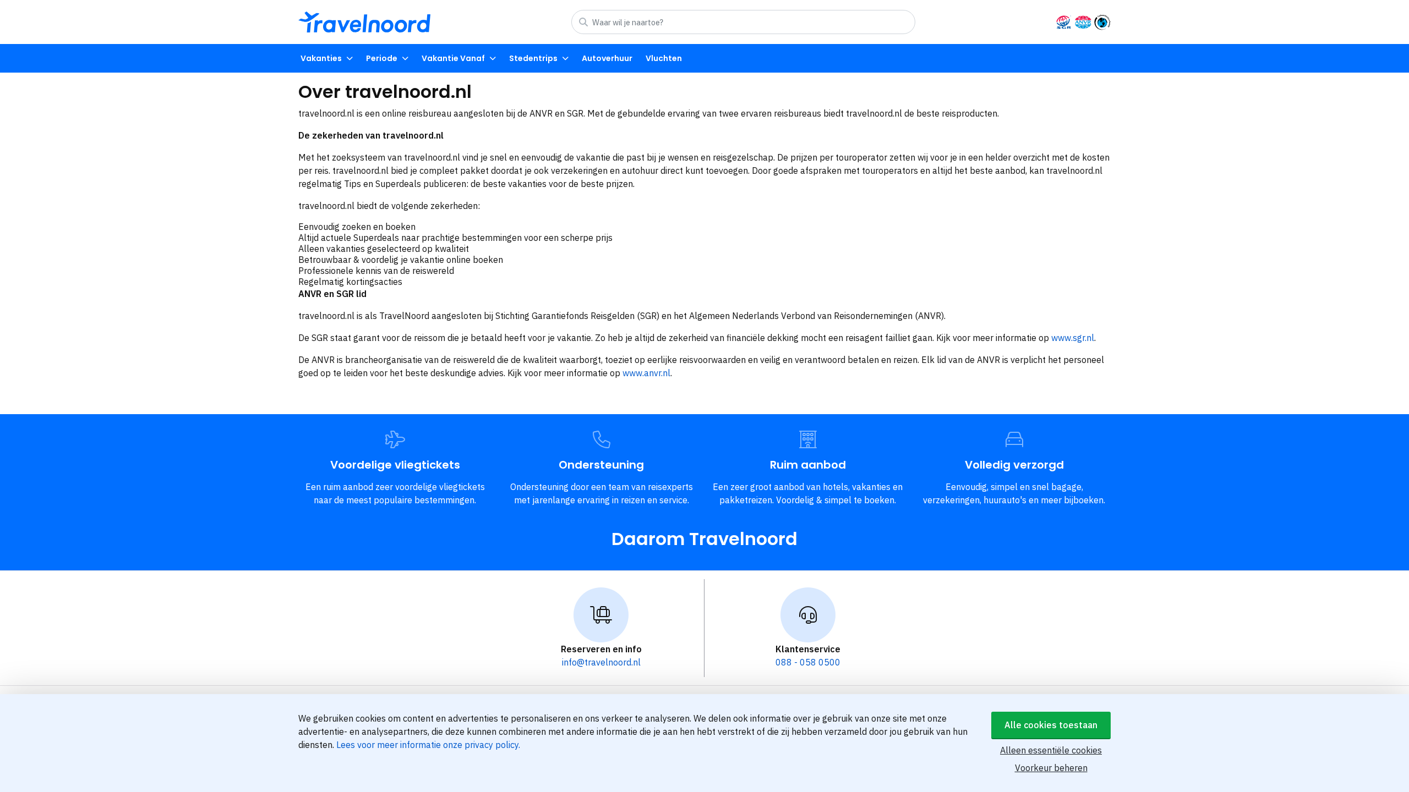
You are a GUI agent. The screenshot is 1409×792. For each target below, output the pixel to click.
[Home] (364, 22)
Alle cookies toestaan (1050, 724)
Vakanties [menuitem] (321, 58)
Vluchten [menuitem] (664, 58)
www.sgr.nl (1072, 337)
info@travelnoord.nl (601, 662)
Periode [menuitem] (381, 58)
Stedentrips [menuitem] (533, 58)
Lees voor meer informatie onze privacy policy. (428, 744)
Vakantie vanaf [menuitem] (453, 58)
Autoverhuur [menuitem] (607, 58)
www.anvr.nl (646, 372)
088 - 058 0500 (808, 662)
